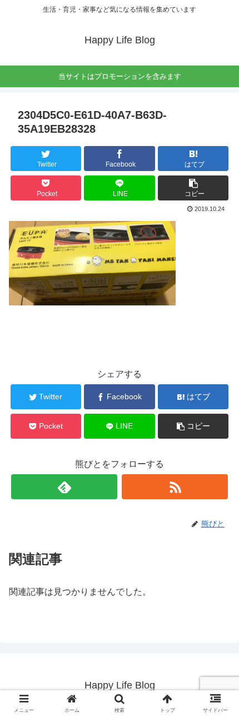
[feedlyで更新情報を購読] (64, 486)
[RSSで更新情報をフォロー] (175, 486)
